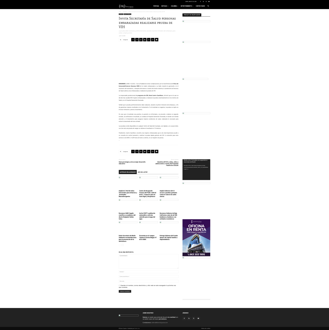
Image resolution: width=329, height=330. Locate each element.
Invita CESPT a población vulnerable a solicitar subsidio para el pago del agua (147, 216)
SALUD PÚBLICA (127, 14)
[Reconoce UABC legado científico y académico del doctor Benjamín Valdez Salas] (128, 205)
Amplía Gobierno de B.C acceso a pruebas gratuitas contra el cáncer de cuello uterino (168, 193)
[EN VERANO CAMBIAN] (196, 42)
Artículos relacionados (128, 172)
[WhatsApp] (141, 39)
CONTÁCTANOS (200, 6)
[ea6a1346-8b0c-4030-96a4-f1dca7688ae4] (196, 113)
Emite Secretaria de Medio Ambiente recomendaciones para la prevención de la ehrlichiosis (127, 238)
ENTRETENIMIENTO (186, 6)
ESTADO (125, 11)
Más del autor (142, 172)
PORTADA (156, 6)
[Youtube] (209, 1)
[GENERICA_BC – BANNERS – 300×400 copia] (195, 79)
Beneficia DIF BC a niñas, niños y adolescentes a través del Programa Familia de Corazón (166, 163)
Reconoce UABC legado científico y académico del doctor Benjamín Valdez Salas (127, 216)
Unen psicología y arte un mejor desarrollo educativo (132, 163)
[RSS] (203, 1)
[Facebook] (200, 1)
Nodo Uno (137, 328)
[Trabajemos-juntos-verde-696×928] (196, 258)
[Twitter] (206, 1)
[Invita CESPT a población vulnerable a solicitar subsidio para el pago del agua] (148, 205)
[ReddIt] (148, 39)
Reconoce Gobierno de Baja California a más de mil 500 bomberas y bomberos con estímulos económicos (168, 216)
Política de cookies (205, 328)
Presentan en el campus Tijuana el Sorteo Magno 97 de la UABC (148, 237)
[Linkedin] (145, 39)
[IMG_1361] (196, 183)
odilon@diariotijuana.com (159, 322)
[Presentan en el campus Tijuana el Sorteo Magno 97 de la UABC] (148, 227)
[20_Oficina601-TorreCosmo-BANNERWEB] (196, 256)
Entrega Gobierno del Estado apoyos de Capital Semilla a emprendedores (169, 237)
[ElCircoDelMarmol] (196, 21)
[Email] (152, 39)
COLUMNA (174, 6)
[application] (196, 169)
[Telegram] (156, 39)
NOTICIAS (164, 6)
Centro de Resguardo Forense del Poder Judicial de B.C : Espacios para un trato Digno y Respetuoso (147, 193)
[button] (208, 6)
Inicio (120, 11)
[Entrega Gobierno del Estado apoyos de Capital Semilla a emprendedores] (169, 227)
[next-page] (122, 245)
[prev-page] (120, 245)
